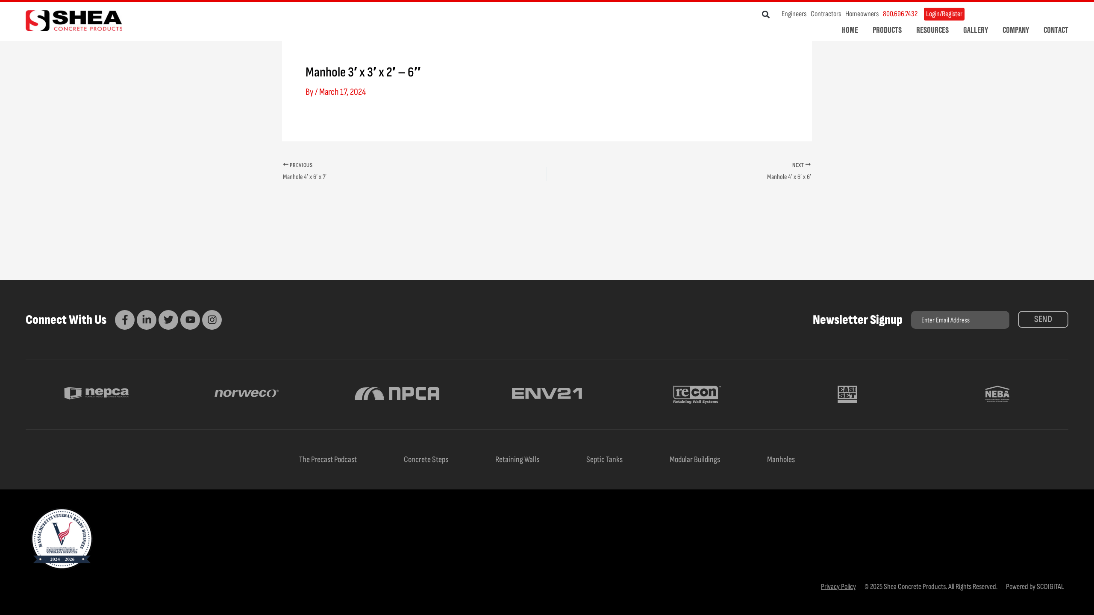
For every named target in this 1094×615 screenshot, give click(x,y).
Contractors (826, 13)
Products (887, 29)
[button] (766, 14)
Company (1016, 29)
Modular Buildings (695, 459)
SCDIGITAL (1050, 586)
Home (850, 29)
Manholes (781, 459)
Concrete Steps (426, 459)
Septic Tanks (604, 459)
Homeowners (862, 13)
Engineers (794, 13)
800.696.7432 (900, 13)
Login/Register (944, 14)
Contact (1056, 29)
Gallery (975, 29)
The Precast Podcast (328, 459)
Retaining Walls (517, 459)
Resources (932, 29)
